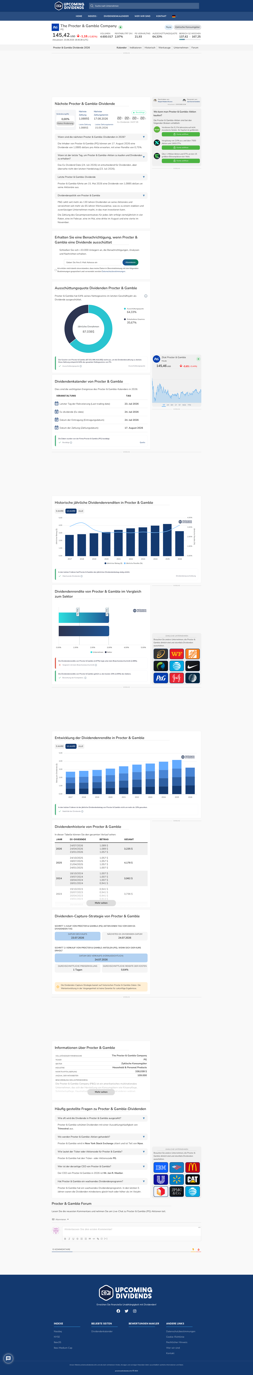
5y (180, 405)
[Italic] (69, 1239)
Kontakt (170, 1353)
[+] (105, 1238)
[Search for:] (144, 6)
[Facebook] (118, 1311)
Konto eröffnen (182, 134)
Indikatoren (136, 47)
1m (168, 405)
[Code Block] (94, 1239)
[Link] (98, 1239)
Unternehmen (181, 47)
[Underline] (73, 1239)
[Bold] (65, 1239)
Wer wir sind (173, 1347)
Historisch (150, 47)
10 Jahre (71, 511)
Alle (80, 511)
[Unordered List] (86, 1239)
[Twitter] (126, 1311)
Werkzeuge (164, 47)
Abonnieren (130, 262)
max (184, 405)
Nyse (168, 27)
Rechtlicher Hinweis (176, 1342)
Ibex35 (57, 1342)
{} (102, 1238)
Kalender (122, 47)
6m (172, 405)
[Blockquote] (90, 1239)
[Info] (146, 296)
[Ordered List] (82, 1239)
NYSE (57, 1336)
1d (164, 405)
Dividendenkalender (102, 1331)
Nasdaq (58, 1331)
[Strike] (77, 1239)
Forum (195, 47)
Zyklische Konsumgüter (187, 27)
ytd (189, 405)
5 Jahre (60, 511)
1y (176, 405)
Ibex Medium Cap (63, 1347)
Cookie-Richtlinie (175, 1336)
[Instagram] (134, 1311)
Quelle (142, 442)
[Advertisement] (126, 74)
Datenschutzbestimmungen (113, 271)
